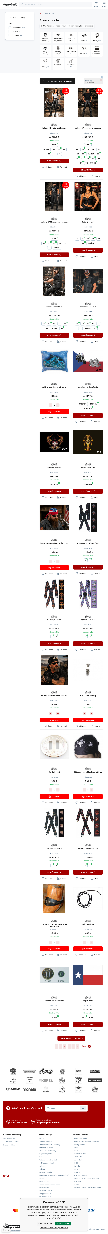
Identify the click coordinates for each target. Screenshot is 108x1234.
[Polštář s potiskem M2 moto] (54, 361)
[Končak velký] (54, 746)
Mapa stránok (15, 1231)
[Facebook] (4, 1176)
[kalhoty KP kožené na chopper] (88, 102)
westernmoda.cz (45, 1190)
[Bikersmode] (46, 1071)
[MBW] (13, 1089)
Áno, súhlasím (63, 1224)
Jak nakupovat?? (45, 1142)
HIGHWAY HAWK (80, 1154)
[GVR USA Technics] (13, 1080)
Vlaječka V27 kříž (54, 468)
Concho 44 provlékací (54, 1001)
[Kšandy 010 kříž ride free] (88, 517)
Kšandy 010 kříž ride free (88, 543)
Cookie (42, 1178)
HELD (76, 1151)
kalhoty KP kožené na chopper (88, 128)
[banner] (10, 5)
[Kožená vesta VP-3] (54, 281)
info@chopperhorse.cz (48, 1122)
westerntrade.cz (45, 1197)
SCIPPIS (76, 1184)
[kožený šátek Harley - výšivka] (54, 670)
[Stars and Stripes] (78, 1089)
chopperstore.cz (45, 1194)
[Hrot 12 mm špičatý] (88, 670)
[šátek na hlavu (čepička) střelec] (88, 746)
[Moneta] (29, 1089)
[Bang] (13, 1071)
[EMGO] (95, 1071)
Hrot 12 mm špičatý (88, 696)
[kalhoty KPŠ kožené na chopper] (54, 196)
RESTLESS (77, 1181)
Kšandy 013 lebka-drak (88, 848)
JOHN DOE (78, 1157)
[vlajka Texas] (88, 975)
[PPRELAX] (46, 1089)
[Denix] (62, 1071)
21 (69, 1046)
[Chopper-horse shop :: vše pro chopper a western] (40, 13)
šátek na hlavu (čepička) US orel (54, 543)
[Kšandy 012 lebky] (54, 823)
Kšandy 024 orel (88, 620)
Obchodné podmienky (47, 1151)
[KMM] (62, 1080)
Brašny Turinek (79, 1145)
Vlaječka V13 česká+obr (88, 387)
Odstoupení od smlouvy (48, 1163)
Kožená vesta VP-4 (88, 307)
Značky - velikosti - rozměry (49, 1145)
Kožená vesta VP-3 (54, 307)
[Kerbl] (46, 1080)
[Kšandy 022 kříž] (54, 594)
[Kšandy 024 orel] (88, 594)
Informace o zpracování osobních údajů (54, 1175)
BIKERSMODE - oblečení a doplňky (86, 1142)
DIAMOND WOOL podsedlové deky (86, 1178)
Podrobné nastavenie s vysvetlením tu (54, 1228)
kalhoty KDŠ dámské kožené (54, 128)
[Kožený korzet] (88, 196)
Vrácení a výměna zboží (48, 1160)
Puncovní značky (45, 1172)
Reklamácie (43, 1157)
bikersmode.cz (44, 1187)
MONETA (77, 1172)
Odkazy (42, 1169)
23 (77, 1046)
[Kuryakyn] (78, 1080)
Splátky (42, 1166)
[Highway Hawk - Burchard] (29, 1080)
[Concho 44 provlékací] (54, 975)
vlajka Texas (88, 1001)
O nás (41, 1138)
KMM (76, 1163)
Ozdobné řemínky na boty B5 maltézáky (54, 925)
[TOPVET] (95, 1089)
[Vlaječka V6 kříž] (88, 442)
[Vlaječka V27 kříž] (54, 442)
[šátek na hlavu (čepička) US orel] (54, 517)
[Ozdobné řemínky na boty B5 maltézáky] (54, 898)
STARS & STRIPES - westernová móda (87, 1187)
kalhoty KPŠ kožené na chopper (54, 222)
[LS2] (95, 1080)
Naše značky (44, 1181)
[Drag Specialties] (78, 1071)
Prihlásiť (83, 1108)
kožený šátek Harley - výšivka (54, 696)
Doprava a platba (45, 1154)
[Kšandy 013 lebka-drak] (88, 823)
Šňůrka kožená (88, 924)
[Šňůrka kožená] (88, 898)
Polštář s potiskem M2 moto (54, 387)
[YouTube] (8, 1176)
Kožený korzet (88, 222)
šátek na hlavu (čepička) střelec (88, 772)
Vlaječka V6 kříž (88, 468)
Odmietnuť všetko (45, 1224)
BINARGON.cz (100, 1229)
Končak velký (54, 772)
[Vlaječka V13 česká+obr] (88, 361)
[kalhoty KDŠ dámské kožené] (54, 102)
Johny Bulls (78, 1160)
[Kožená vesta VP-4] (88, 281)
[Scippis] (62, 1089)
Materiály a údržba (46, 1148)
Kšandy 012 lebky (54, 848)
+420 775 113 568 (19, 1122)
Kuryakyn (77, 1166)
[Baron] (29, 1071)
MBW (76, 1169)
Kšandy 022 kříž (54, 620)
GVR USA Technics (81, 1175)
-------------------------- (50, 1184)
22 (73, 1046)
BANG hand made (80, 1138)
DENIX (76, 1148)
